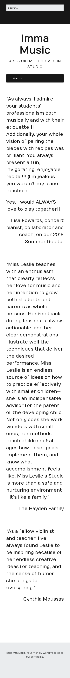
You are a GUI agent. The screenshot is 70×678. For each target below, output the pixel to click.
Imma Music (35, 44)
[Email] (40, 18)
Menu (17, 78)
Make (21, 653)
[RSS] (29, 18)
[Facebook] (35, 18)
